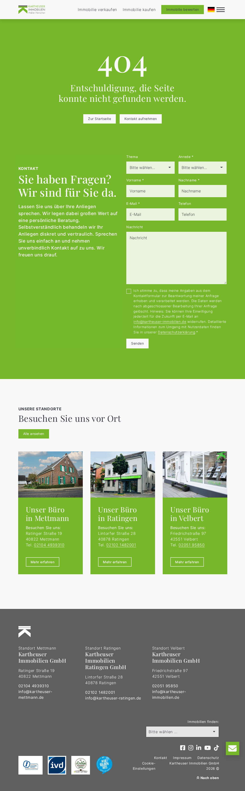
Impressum (182, 758)
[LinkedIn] (198, 748)
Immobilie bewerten (182, 9)
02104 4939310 (49, 544)
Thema (132, 157)
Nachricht (134, 227)
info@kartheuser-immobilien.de (160, 322)
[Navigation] (221, 10)
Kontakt (160, 758)
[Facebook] (182, 748)
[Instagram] (191, 748)
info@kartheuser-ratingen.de (113, 698)
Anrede (186, 157)
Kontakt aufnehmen (140, 119)
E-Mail (133, 203)
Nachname (189, 180)
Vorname (135, 180)
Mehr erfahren (43, 562)
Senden (137, 343)
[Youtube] (207, 748)
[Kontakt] (232, 748)
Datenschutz (208, 758)
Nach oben (209, 778)
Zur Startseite (99, 119)
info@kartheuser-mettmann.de (35, 694)
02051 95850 (191, 544)
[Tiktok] (216, 748)
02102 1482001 (121, 544)
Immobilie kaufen (139, 9)
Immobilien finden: (203, 722)
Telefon (184, 203)
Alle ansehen (33, 434)
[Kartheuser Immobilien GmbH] (31, 9)
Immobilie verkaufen (97, 9)
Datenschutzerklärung (176, 332)
